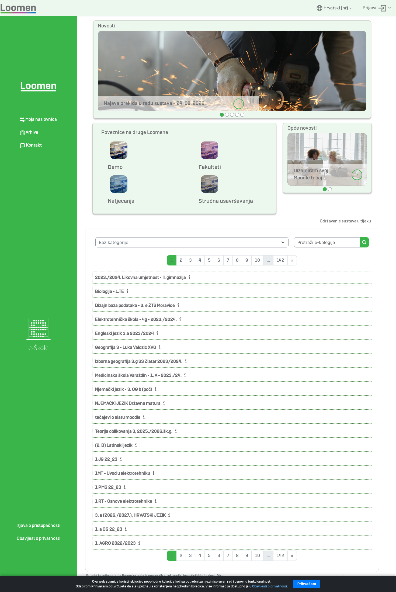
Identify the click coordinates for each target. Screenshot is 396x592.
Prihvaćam (306, 584)
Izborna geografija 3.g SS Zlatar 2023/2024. (138, 361)
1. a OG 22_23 (108, 529)
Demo (115, 167)
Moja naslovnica (41, 119)
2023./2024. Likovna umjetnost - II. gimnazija (140, 277)
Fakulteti (210, 167)
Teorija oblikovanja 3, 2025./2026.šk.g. (133, 431)
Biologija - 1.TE (109, 291)
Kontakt (33, 145)
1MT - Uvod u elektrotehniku (122, 473)
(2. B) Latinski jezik (114, 445)
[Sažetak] (190, 277)
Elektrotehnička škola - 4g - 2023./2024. (136, 319)
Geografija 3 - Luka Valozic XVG (125, 347)
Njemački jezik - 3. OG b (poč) (123, 389)
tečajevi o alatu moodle (117, 417)
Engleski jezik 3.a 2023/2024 (124, 333)
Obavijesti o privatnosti (269, 586)
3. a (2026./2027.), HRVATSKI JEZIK (130, 515)
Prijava (370, 7)
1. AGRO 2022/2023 (115, 543)
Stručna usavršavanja (226, 200)
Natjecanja (121, 200)
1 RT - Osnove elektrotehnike (123, 501)
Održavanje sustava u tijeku (345, 221)
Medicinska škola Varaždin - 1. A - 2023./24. (138, 375)
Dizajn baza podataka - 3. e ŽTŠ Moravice (135, 305)
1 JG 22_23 (106, 459)
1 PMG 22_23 (108, 487)
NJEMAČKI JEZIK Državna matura (128, 403)
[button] (334, 8)
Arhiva (31, 132)
